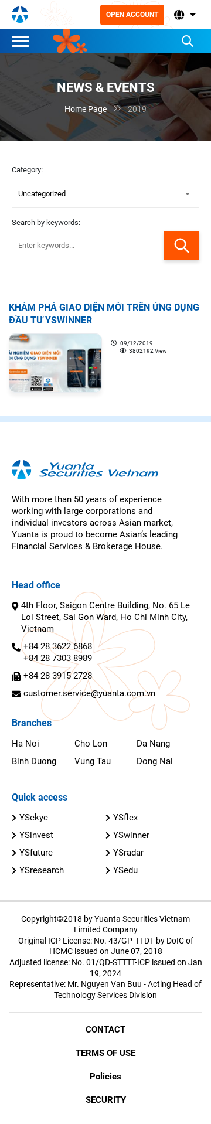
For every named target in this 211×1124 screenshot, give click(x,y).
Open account (132, 15)
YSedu (125, 870)
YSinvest (36, 835)
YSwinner (131, 835)
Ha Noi (25, 743)
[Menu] (23, 41)
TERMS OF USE (105, 1053)
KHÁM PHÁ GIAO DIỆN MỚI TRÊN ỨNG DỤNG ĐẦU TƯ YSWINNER (104, 314)
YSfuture (36, 852)
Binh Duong (34, 761)
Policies (105, 1076)
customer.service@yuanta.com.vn (89, 693)
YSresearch (41, 870)
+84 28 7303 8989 (57, 658)
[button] (184, 15)
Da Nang (153, 743)
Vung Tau (92, 761)
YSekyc (33, 817)
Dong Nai (155, 761)
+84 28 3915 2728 (57, 675)
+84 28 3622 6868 (57, 646)
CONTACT (105, 1029)
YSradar (128, 852)
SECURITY (106, 1100)
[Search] (187, 41)
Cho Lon (90, 743)
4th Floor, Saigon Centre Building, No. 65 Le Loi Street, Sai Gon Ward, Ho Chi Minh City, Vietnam (105, 617)
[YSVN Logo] (20, 14)
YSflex (125, 817)
